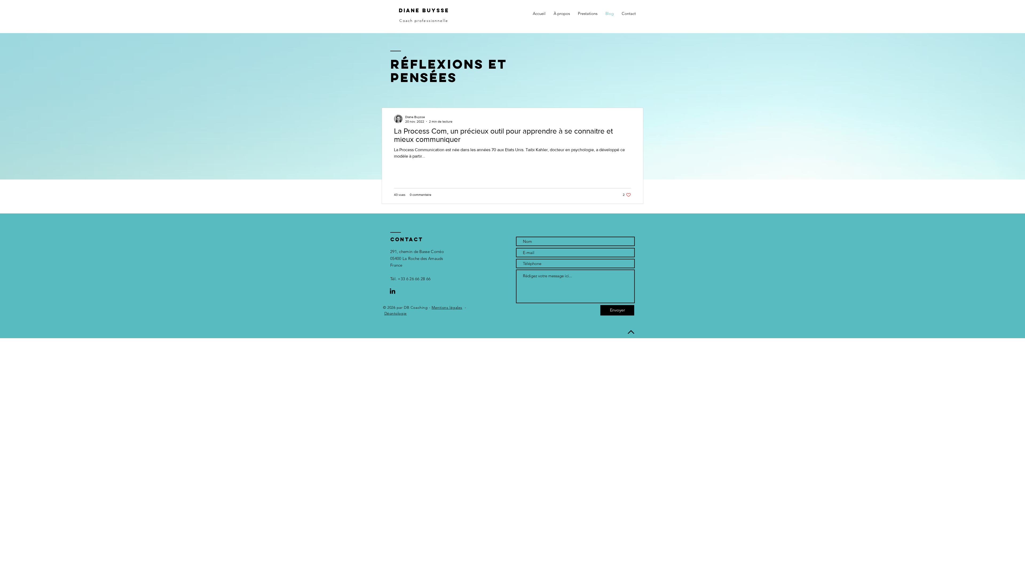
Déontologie (395, 313)
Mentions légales (447, 307)
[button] (587, 13)
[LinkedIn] (392, 291)
